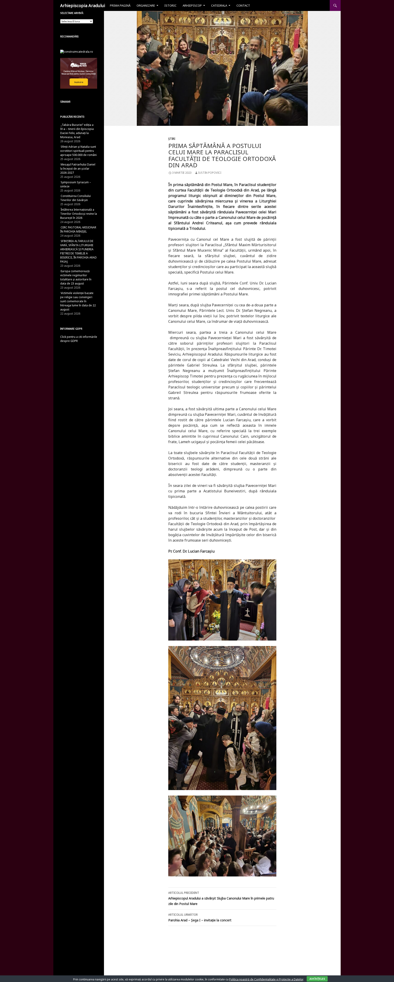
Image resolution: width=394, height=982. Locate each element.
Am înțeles (317, 978)
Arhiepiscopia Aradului (82, 5)
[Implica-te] (78, 73)
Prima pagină (120, 5)
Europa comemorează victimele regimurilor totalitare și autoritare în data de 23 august (75, 277)
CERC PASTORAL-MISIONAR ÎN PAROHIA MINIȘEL (78, 229)
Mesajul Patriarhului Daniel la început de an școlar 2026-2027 (77, 169)
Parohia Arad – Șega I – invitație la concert (199, 917)
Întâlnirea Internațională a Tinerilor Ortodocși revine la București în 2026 (78, 214)
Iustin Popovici (209, 173)
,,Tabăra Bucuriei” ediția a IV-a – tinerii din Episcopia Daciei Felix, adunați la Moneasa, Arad (77, 131)
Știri (171, 139)
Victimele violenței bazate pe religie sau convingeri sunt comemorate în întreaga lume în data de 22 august (78, 301)
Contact (243, 5)
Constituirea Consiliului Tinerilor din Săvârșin (75, 198)
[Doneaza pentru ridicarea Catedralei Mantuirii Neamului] (76, 51)
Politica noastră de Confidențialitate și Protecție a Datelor (266, 979)
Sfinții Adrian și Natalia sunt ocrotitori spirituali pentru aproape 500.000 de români (78, 151)
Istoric (170, 5)
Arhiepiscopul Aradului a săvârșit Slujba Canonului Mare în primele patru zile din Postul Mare (221, 898)
